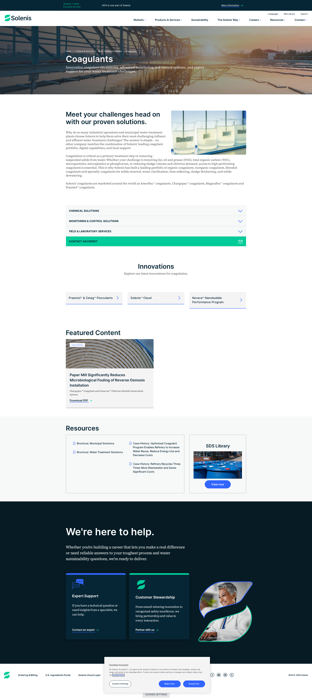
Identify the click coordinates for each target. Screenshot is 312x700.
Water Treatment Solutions (110, 51)
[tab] (156, 211)
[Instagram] (225, 675)
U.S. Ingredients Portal (58, 675)
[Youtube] (218, 675)
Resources (277, 19)
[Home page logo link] (18, 21)
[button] (155, 210)
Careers (254, 19)
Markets (139, 19)
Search (304, 14)
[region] (157, 675)
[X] (231, 675)
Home (68, 51)
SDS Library (289, 14)
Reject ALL (170, 684)
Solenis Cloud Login (89, 675)
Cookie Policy (118, 675)
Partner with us (145, 629)
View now (217, 484)
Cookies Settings (156, 694)
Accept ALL (194, 684)
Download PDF (79, 400)
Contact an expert (83, 629)
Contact (300, 19)
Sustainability (199, 19)
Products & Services (168, 19)
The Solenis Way (228, 19)
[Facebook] (212, 675)
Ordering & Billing (28, 675)
